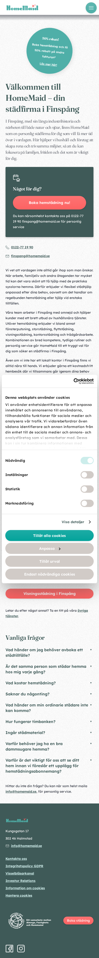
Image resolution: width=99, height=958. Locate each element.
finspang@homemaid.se (30, 256)
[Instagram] (21, 948)
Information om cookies (25, 888)
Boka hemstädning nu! (49, 202)
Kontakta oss (16, 859)
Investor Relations (20, 881)
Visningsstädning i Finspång (49, 593)
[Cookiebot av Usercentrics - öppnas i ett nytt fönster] (73, 381)
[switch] (87, 474)
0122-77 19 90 (22, 247)
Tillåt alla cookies (49, 535)
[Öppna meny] (91, 7)
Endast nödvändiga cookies (49, 574)
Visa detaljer (73, 522)
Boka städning (78, 920)
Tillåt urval (49, 561)
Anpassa (47, 548)
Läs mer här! (48, 64)
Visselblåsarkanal (20, 873)
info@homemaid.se (21, 791)
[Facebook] (9, 948)
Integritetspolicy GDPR (24, 866)
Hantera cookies (19, 895)
